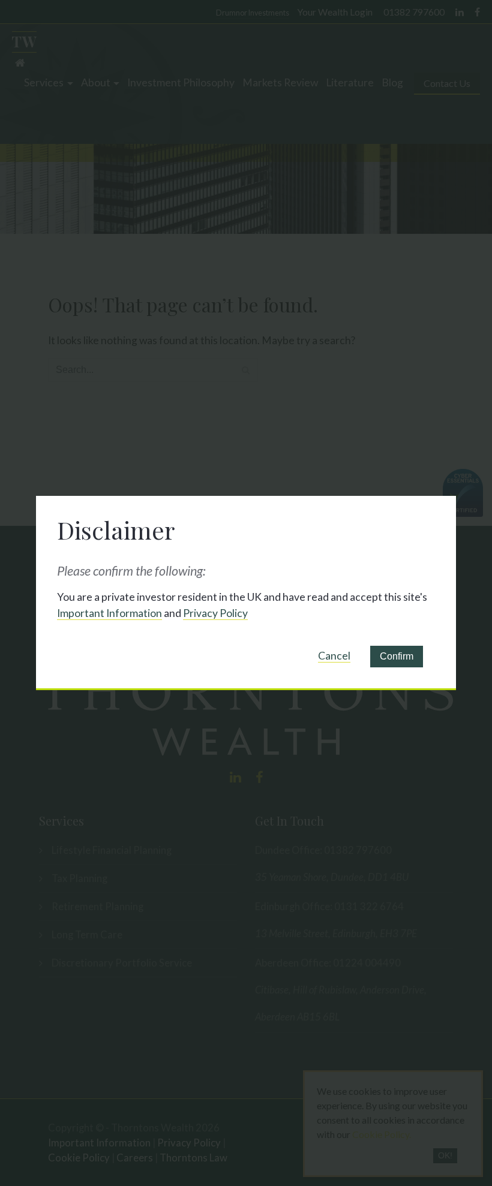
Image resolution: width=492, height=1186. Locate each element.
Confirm (396, 656)
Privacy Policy (215, 613)
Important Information (109, 613)
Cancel (334, 655)
